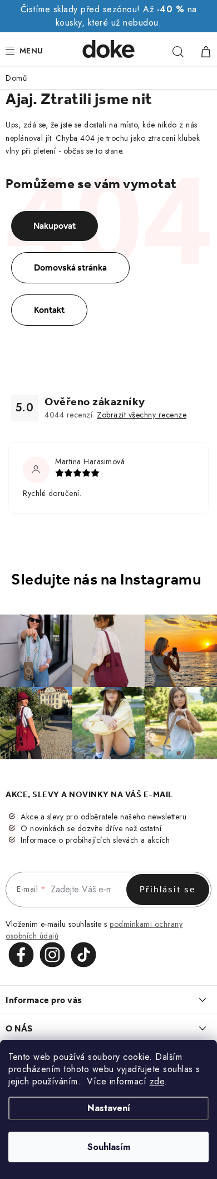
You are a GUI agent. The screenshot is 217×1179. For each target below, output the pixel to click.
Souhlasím (108, 1147)
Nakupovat (54, 225)
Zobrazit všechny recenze (141, 414)
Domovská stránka (70, 267)
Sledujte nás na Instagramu (106, 579)
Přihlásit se (168, 889)
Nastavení (108, 1108)
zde (157, 1081)
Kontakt (49, 309)
